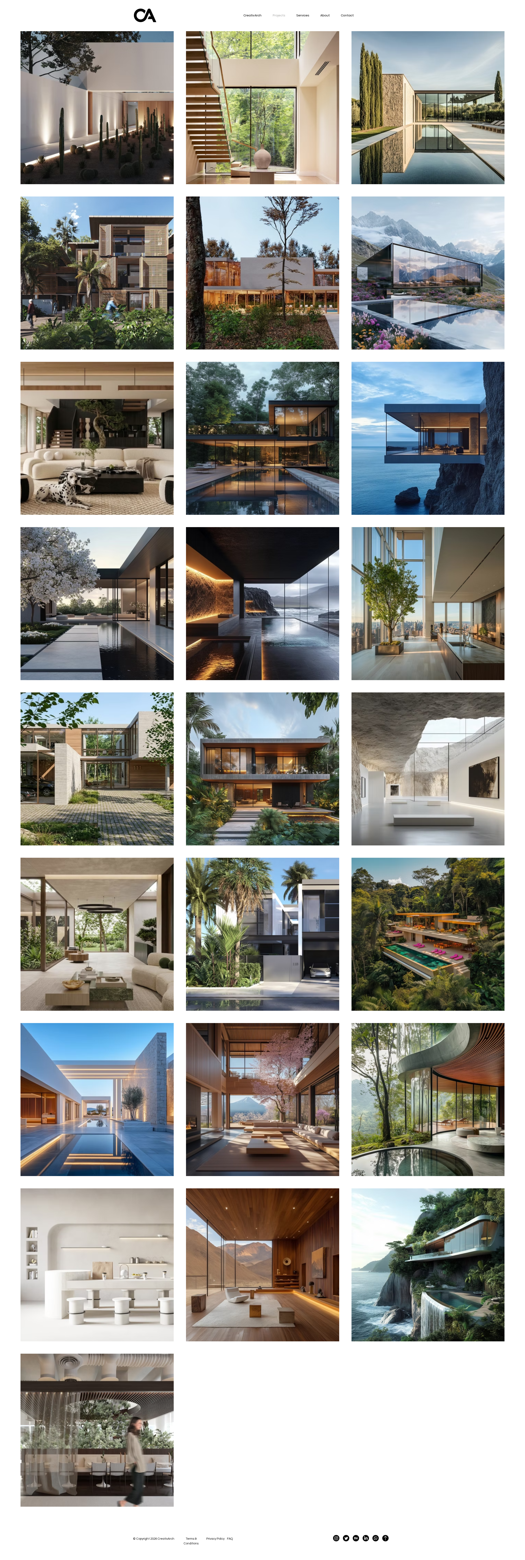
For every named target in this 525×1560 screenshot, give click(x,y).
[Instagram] (336, 1538)
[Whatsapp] (375, 1538)
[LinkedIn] (366, 1538)
